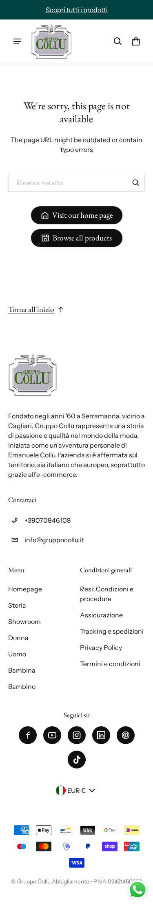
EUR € (76, 790)
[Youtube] (52, 735)
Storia (17, 605)
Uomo (17, 654)
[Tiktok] (77, 759)
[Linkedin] (101, 735)
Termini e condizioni (110, 664)
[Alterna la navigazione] (17, 41)
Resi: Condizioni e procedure (106, 594)
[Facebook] (28, 735)
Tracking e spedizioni (112, 631)
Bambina (21, 670)
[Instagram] (77, 735)
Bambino (21, 686)
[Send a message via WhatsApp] (137, 890)
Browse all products (82, 238)
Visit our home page (82, 215)
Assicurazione (101, 615)
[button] (118, 41)
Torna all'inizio (31, 309)
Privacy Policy (101, 647)
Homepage (25, 589)
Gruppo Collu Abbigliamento (53, 881)
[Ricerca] (136, 183)
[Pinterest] (126, 735)
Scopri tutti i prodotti (77, 10)
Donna (18, 638)
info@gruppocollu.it (54, 540)
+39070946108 (47, 520)
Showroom (24, 621)
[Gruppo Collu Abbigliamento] (51, 41)
